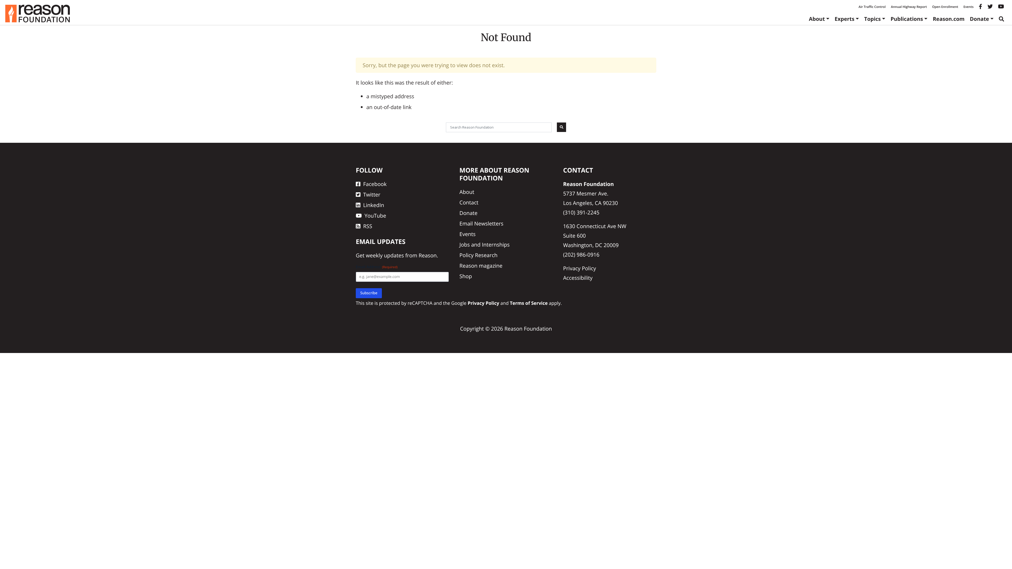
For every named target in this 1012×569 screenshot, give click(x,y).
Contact (468, 202)
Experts (844, 18)
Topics (872, 18)
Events (969, 6)
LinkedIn (373, 205)
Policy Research (478, 255)
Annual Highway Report (909, 6)
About (817, 18)
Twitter (371, 194)
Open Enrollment (945, 6)
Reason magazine (480, 265)
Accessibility (578, 277)
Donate (979, 18)
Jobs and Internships (484, 244)
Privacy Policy (579, 268)
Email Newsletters (481, 223)
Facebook (375, 184)
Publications (907, 18)
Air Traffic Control (872, 6)
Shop (465, 276)
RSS (367, 226)
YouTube (375, 215)
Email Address (377, 266)
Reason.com (949, 18)
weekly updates (385, 255)
